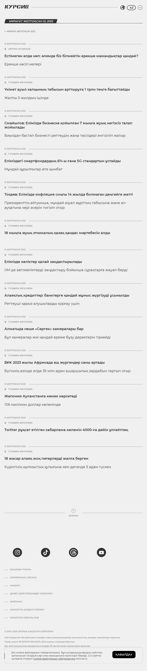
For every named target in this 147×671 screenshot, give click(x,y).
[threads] (73, 552)
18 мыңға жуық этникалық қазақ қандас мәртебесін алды (57, 233)
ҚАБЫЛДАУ (123, 654)
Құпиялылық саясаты (23, 578)
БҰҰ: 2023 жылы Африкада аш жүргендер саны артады (54, 362)
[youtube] (101, 552)
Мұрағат (15, 586)
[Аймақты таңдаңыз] (122, 7)
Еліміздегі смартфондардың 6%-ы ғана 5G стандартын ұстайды (62, 161)
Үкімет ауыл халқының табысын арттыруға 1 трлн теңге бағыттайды (67, 89)
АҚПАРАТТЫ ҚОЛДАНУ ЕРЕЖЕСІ (27, 610)
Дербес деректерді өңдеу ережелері (31, 594)
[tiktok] (45, 552)
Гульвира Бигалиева (20, 82)
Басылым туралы (20, 570)
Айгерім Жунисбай (19, 49)
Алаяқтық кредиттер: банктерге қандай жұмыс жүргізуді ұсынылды (66, 295)
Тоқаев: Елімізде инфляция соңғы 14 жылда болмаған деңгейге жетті (68, 194)
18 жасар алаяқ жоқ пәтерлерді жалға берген (46, 458)
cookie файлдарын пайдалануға (54, 658)
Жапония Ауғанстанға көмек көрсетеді (40, 396)
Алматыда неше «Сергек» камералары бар (43, 329)
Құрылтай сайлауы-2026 (24, 618)
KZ (131, 7)
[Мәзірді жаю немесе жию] (140, 7)
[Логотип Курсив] (16, 7)
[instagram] (17, 552)
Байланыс (16, 602)
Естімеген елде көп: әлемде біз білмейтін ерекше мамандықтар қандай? (71, 56)
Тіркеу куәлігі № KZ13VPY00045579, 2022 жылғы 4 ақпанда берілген (39, 642)
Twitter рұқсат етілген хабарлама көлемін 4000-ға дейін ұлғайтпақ (66, 430)
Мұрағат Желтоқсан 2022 (20, 31)
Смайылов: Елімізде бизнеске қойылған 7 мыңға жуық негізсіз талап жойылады (68, 125)
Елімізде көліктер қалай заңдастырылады (43, 262)
